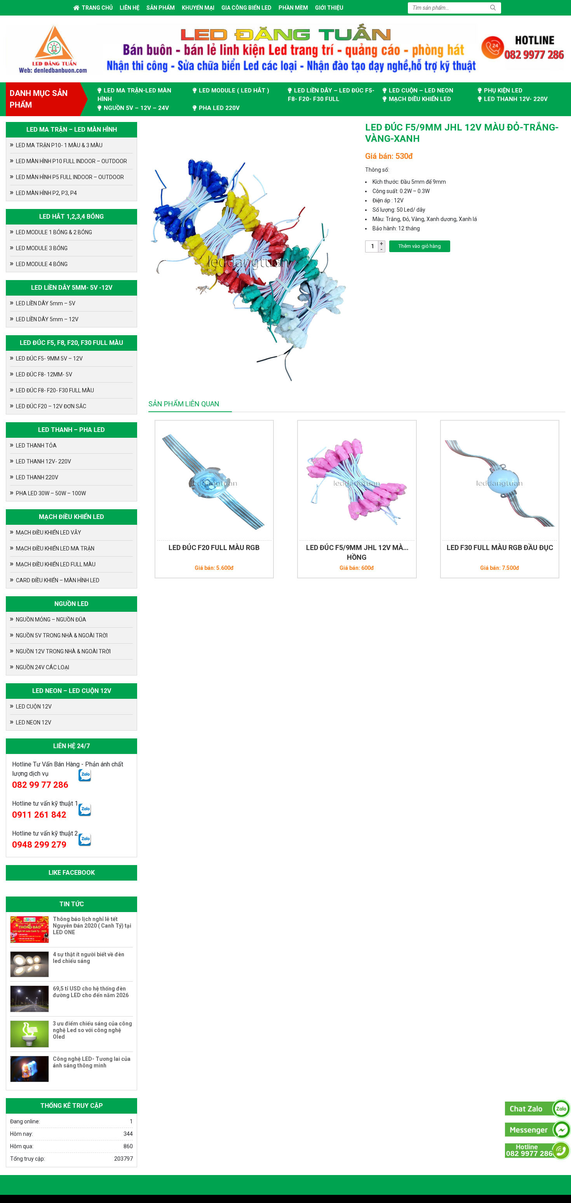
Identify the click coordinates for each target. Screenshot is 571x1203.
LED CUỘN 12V (34, 706)
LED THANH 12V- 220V (516, 99)
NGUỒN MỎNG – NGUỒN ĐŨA (51, 619)
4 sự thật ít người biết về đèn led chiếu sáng (88, 957)
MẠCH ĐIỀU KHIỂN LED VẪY (48, 532)
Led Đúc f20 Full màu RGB (214, 547)
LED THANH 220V (37, 477)
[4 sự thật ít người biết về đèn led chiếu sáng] (29, 964)
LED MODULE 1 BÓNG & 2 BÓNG (54, 232)
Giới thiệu (329, 8)
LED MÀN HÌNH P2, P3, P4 (46, 193)
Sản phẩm (160, 8)
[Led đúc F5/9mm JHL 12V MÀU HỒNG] (356, 480)
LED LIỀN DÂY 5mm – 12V (47, 319)
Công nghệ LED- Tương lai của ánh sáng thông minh (92, 1062)
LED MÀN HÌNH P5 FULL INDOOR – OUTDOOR (70, 177)
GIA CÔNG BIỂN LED (246, 8)
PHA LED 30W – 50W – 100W (51, 493)
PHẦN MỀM (293, 8)
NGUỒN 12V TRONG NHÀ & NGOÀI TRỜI (63, 651)
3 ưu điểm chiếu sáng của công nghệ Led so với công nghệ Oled (92, 1030)
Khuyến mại (198, 8)
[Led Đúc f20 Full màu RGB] (214, 480)
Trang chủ (97, 8)
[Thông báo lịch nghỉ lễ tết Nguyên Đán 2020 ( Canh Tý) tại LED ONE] (29, 929)
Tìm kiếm (493, 7)
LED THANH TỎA (36, 445)
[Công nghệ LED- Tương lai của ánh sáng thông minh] (29, 1069)
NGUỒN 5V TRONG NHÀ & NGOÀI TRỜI (62, 635)
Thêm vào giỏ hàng (420, 246)
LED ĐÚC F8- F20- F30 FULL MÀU (55, 390)
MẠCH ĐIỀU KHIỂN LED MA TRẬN (55, 548)
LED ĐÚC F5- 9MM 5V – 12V (49, 358)
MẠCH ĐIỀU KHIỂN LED (420, 99)
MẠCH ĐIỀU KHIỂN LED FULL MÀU (56, 564)
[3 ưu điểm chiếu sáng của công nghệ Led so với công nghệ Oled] (29, 1034)
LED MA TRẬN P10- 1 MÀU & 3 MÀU (59, 145)
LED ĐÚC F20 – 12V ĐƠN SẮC (51, 406)
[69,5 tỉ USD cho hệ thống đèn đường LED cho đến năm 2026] (29, 998)
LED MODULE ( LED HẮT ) (234, 90)
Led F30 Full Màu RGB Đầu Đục (500, 547)
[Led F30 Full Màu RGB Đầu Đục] (499, 480)
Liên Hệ (129, 8)
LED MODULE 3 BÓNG (42, 248)
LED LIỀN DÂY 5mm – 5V (45, 303)
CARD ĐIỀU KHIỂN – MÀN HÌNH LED (57, 580)
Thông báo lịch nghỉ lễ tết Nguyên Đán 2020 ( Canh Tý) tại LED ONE (92, 925)
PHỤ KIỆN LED (503, 90)
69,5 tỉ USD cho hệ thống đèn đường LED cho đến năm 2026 (91, 991)
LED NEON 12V (33, 722)
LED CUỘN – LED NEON (421, 90)
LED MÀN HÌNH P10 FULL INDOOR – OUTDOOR (71, 161)
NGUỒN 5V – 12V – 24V (136, 107)
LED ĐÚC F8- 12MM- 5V (44, 374)
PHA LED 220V (219, 107)
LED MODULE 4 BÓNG (42, 264)
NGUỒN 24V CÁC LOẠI (42, 667)
